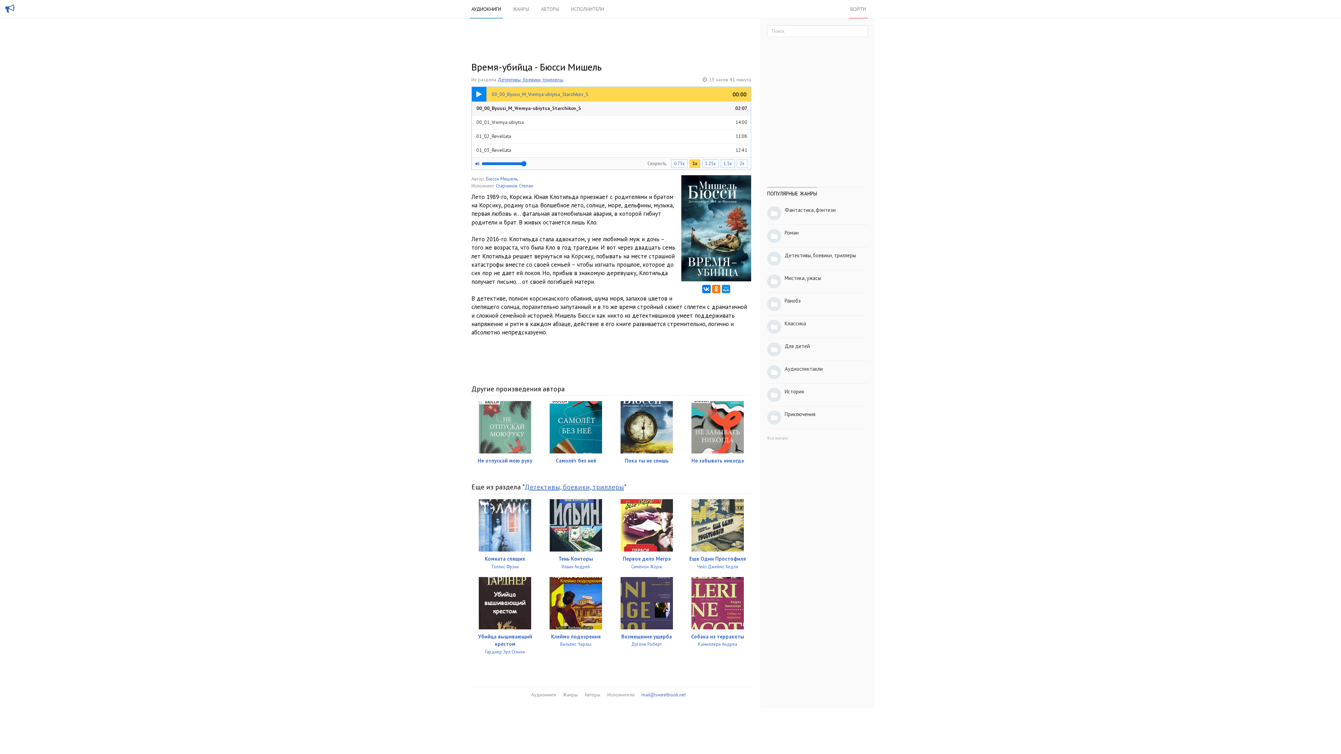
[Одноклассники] (716, 289)
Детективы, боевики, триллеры (530, 79)
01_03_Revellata (611, 150)
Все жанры (777, 438)
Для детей (797, 346)
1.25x (710, 164)
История (794, 391)
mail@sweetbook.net (664, 695)
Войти (858, 9)
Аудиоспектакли (804, 368)
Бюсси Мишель (502, 179)
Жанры (521, 9)
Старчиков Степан (514, 186)
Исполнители (587, 9)
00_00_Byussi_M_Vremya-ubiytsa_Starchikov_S (611, 108)
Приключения (800, 414)
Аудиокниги (486, 9)
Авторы (550, 9)
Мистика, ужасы (803, 278)
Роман (792, 232)
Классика (795, 323)
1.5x (728, 164)
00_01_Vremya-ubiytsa (611, 122)
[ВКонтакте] (706, 289)
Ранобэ (793, 300)
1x (695, 164)
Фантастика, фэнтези (810, 210)
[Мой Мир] (726, 289)
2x (742, 164)
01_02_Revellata (611, 136)
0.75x (679, 164)
